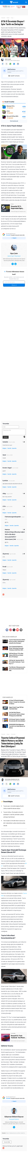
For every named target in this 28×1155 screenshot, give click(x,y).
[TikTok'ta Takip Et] (21, 630)
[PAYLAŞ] (3, 65)
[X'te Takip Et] (14, 630)
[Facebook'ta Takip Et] (7, 630)
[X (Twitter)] (12, 264)
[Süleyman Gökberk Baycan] (14, 1109)
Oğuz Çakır (8, 59)
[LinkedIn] (15, 264)
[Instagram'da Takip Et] (10, 630)
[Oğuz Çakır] (14, 245)
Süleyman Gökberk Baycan (12, 779)
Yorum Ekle (7, 1142)
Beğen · (5, 448)
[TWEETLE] (7, 65)
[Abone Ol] (17, 63)
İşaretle (14, 448)
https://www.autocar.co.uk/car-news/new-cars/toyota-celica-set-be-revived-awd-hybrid (16, 1133)
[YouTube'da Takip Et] (17, 630)
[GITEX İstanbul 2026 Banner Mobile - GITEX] (14, 7)
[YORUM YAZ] (14, 65)
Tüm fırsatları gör (14, 121)
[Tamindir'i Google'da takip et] (14, 236)
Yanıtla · (9, 448)
